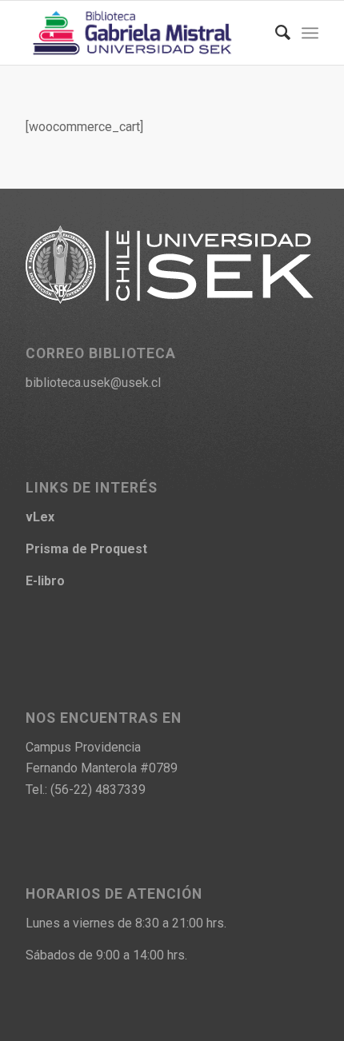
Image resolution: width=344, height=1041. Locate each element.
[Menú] (310, 33)
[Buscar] (274, 33)
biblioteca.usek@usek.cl (93, 382)
